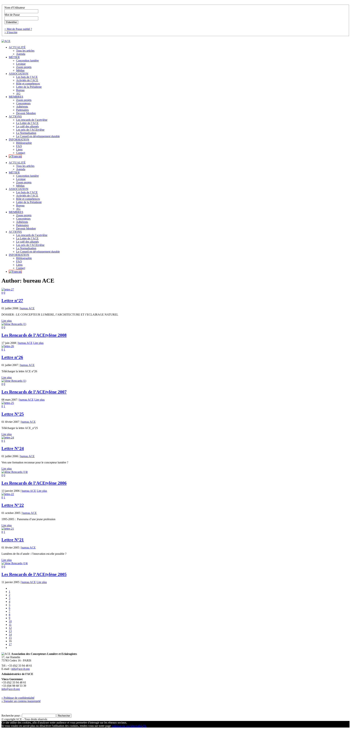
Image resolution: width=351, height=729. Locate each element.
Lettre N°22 (12, 505)
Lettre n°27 (12, 300)
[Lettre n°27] (7, 289)
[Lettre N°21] (7, 528)
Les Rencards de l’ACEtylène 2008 (34, 335)
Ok (144, 725)
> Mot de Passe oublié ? (18, 29)
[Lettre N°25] (7, 402)
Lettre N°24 (12, 448)
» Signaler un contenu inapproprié (21, 701)
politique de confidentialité (127, 725)
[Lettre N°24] (7, 437)
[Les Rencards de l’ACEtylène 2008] (13, 324)
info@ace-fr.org (20, 668)
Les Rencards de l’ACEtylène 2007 (34, 391)
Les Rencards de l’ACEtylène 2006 (34, 483)
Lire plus (6, 320)
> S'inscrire (10, 32)
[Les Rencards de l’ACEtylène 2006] (14, 471)
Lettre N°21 (12, 539)
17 (10, 644)
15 (10, 637)
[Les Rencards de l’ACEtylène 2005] (14, 563)
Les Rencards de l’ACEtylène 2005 (34, 574)
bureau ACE (27, 308)
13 (10, 631)
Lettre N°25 (12, 414)
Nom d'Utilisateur (14, 7)
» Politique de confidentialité (17, 697)
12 (10, 627)
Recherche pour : (11, 715)
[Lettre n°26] (7, 346)
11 (10, 624)
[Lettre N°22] (7, 494)
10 (10, 621)
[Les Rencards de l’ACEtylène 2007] (13, 380)
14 (10, 634)
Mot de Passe (12, 14)
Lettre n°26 (12, 357)
